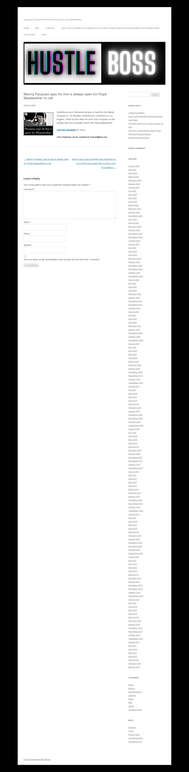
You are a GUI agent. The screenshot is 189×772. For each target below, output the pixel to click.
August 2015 (133, 557)
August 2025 (133, 187)
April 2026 (132, 173)
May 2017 (132, 482)
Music (131, 699)
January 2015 (134, 581)
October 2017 (134, 464)
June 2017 (132, 478)
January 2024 (134, 230)
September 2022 (135, 276)
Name (27, 222)
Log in (131, 731)
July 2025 (132, 191)
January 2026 (134, 184)
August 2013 (133, 642)
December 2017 (135, 457)
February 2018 (134, 450)
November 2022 (135, 269)
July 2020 (132, 347)
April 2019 (132, 400)
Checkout (50, 28)
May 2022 (132, 287)
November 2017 (135, 461)
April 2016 (132, 528)
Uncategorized (135, 709)
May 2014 (132, 610)
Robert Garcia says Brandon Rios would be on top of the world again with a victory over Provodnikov (94, 163)
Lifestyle (132, 695)
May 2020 (132, 354)
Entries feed (133, 734)
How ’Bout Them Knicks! (138, 137)
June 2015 (132, 564)
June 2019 (132, 393)
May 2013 (132, 652)
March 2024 (133, 223)
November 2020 (135, 333)
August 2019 (133, 386)
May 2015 (132, 567)
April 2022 (132, 290)
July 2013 (132, 645)
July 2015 (132, 560)
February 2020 (134, 365)
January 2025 (134, 212)
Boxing (131, 688)
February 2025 (134, 208)
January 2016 (134, 539)
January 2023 (134, 262)
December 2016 (135, 500)
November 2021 (135, 304)
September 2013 (135, 638)
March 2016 (133, 532)
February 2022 (134, 294)
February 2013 (134, 663)
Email (27, 233)
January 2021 (134, 329)
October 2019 (134, 379)
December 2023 (135, 233)
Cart (37, 28)
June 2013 (132, 649)
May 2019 (132, 397)
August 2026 (133, 166)
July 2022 (132, 283)
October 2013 (134, 635)
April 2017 (132, 486)
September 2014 (135, 596)
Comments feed (135, 738)
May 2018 (132, 439)
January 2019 (134, 411)
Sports (131, 706)
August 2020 (133, 343)
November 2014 (135, 589)
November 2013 (135, 631)
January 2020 (134, 368)
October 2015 (134, 549)
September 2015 (135, 553)
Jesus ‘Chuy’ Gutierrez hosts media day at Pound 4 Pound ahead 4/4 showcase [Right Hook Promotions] (110, 28)
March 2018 (133, 446)
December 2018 (135, 414)
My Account (29, 34)
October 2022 (134, 272)
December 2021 (135, 301)
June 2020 (132, 351)
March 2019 (133, 404)
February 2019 (134, 407)
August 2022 (133, 279)
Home (26, 28)
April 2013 (132, 656)
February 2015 (134, 578)
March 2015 (133, 574)
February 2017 (134, 493)
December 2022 (135, 265)
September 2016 (135, 510)
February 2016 (134, 535)
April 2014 (132, 613)
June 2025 (132, 194)
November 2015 (135, 546)
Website (27, 245)
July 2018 (132, 432)
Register (132, 727)
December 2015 (135, 542)
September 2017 (135, 468)
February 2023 (134, 258)
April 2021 (132, 322)
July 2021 (132, 315)
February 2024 (134, 226)
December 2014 (135, 585)
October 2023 (134, 240)
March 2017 (133, 489)
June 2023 (132, 251)
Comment (29, 189)
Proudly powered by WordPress (37, 759)
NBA (130, 702)
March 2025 (133, 205)
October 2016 (134, 507)
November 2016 (135, 503)
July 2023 (132, 247)
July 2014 (132, 603)
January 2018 (134, 454)
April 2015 (132, 571)
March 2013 (133, 660)
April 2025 (132, 201)
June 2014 (132, 606)
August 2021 (133, 311)
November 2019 (135, 375)
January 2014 (134, 624)
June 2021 (132, 319)
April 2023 (132, 255)
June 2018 (132, 436)
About (131, 684)
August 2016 (133, 514)
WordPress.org (135, 741)
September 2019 (135, 382)
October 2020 (134, 336)
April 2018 (132, 443)
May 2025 (132, 198)
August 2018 (133, 429)
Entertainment (134, 692)
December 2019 (135, 372)
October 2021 (134, 308)
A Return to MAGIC (136, 112)
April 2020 (132, 358)
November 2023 (135, 237)
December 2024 (135, 216)
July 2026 (132, 169)
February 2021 (134, 326)
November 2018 (135, 418)
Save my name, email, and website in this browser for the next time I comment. (62, 259)
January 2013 (134, 667)
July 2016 (132, 517)
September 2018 (135, 425)
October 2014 (134, 592)
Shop (44, 34)
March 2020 (133, 361)
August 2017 (133, 471)
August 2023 (133, 244)
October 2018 (134, 422)
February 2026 (134, 180)
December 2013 (135, 628)
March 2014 (133, 617)
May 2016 (132, 525)
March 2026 (133, 176)
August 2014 (133, 599)
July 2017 (132, 475)
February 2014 (134, 621)
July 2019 (132, 390)
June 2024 (132, 219)
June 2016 (132, 521)
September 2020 (135, 340)
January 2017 (134, 496)
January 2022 (134, 297)
